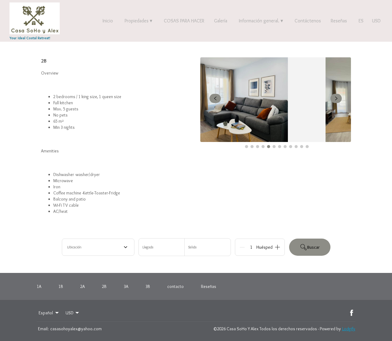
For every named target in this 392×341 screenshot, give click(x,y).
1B (60, 286)
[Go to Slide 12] (307, 146)
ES (361, 21)
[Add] (277, 247)
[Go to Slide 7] (279, 146)
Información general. (261, 21)
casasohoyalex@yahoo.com (76, 328)
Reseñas (339, 21)
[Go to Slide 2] (252, 146)
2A (82, 286)
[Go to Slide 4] (263, 146)
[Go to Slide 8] (285, 146)
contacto (175, 286)
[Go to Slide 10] (296, 146)
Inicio (108, 21)
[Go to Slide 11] (301, 146)
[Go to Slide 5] (268, 146)
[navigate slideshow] (215, 98)
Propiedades (138, 21)
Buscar (313, 247)
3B (147, 286)
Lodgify (348, 328)
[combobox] (98, 247)
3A (126, 286)
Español (46, 313)
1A (39, 286)
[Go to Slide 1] (246, 146)
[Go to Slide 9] (290, 146)
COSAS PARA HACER (184, 21)
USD (376, 21)
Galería (220, 21)
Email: (43, 328)
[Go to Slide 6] (274, 146)
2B (104, 286)
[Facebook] (351, 312)
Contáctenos (308, 21)
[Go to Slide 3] (257, 146)
